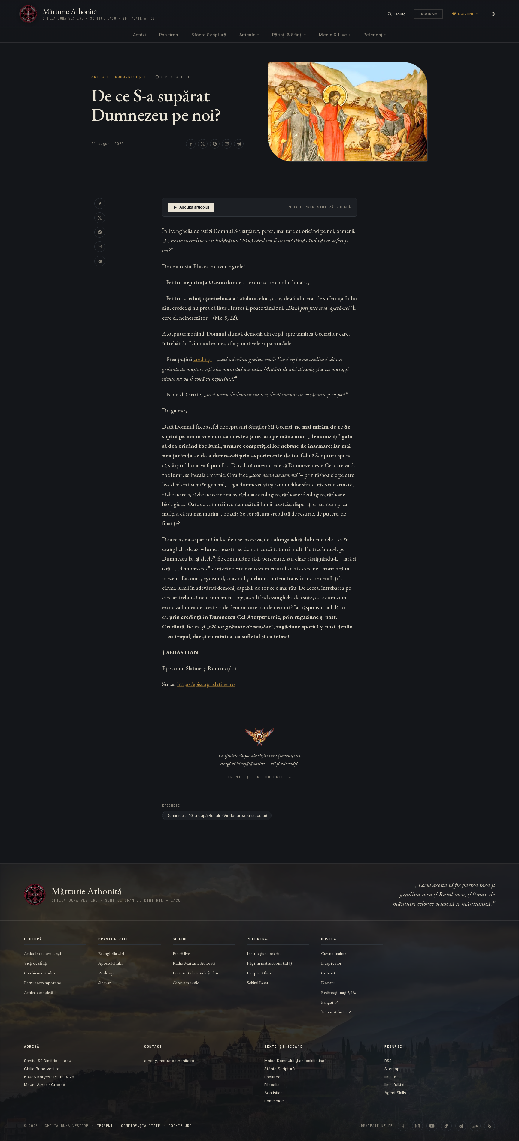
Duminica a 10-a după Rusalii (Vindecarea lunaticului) (217, 815)
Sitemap (391, 1068)
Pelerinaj (374, 34)
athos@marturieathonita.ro (169, 1060)
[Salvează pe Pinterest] (215, 144)
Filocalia (272, 1084)
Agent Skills (395, 1092)
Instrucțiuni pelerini (264, 953)
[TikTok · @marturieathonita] (446, 1126)
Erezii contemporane (42, 982)
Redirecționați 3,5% (338, 992)
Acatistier (273, 1092)
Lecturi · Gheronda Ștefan (195, 973)
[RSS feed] (489, 1126)
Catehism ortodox (39, 973)
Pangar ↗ (329, 1002)
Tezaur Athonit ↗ (336, 1012)
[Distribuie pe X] (203, 144)
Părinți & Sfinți (289, 34)
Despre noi (331, 963)
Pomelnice (274, 1100)
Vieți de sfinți (35, 963)
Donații (328, 982)
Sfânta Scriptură (208, 34)
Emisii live (181, 953)
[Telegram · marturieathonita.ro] (460, 1126)
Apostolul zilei (110, 963)
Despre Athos (259, 973)
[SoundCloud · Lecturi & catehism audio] (475, 1126)
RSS (388, 1060)
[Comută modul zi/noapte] (493, 14)
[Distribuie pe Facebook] (191, 144)
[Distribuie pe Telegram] (239, 144)
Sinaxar (104, 982)
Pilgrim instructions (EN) (269, 963)
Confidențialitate (140, 1125)
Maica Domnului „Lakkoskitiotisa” (295, 1060)
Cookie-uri (180, 1125)
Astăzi (139, 34)
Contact (328, 973)
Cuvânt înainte (333, 953)
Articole (249, 34)
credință (202, 359)
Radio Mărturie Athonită (194, 963)
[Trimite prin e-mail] (227, 144)
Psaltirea (168, 34)
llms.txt (390, 1076)
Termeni (105, 1125)
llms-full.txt (394, 1084)
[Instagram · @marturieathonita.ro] (417, 1126)
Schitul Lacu (257, 982)
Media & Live (334, 34)
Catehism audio (186, 982)
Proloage (106, 973)
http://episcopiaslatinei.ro (206, 684)
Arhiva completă (38, 992)
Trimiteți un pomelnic (260, 777)
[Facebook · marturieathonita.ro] (403, 1126)
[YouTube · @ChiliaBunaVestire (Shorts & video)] (431, 1126)
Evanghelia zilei (111, 953)
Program (428, 14)
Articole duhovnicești (119, 77)
